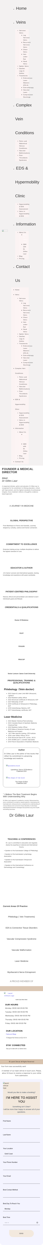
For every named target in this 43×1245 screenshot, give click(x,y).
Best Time (6, 1217)
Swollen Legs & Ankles (22, 71)
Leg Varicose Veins (26, 37)
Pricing (21, 258)
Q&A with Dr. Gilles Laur (25, 249)
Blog (20, 256)
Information (26, 224)
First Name (7, 1121)
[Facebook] (8, 1054)
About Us (22, 232)
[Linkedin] (19, 1054)
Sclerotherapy (28, 87)
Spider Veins (24, 66)
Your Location (8, 1148)
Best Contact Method (10, 1190)
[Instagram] (14, 1054)
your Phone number (10, 1162)
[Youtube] (30, 1054)
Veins (21, 22)
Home (21, 8)
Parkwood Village (11, 1034)
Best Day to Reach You (11, 1203)
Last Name (7, 1135)
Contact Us (19, 461)
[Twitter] (25, 1054)
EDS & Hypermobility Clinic (27, 182)
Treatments (23, 75)
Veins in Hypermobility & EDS (24, 214)
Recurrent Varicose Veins (27, 45)
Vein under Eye (25, 56)
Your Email (7, 1176)
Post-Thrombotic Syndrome (23, 158)
